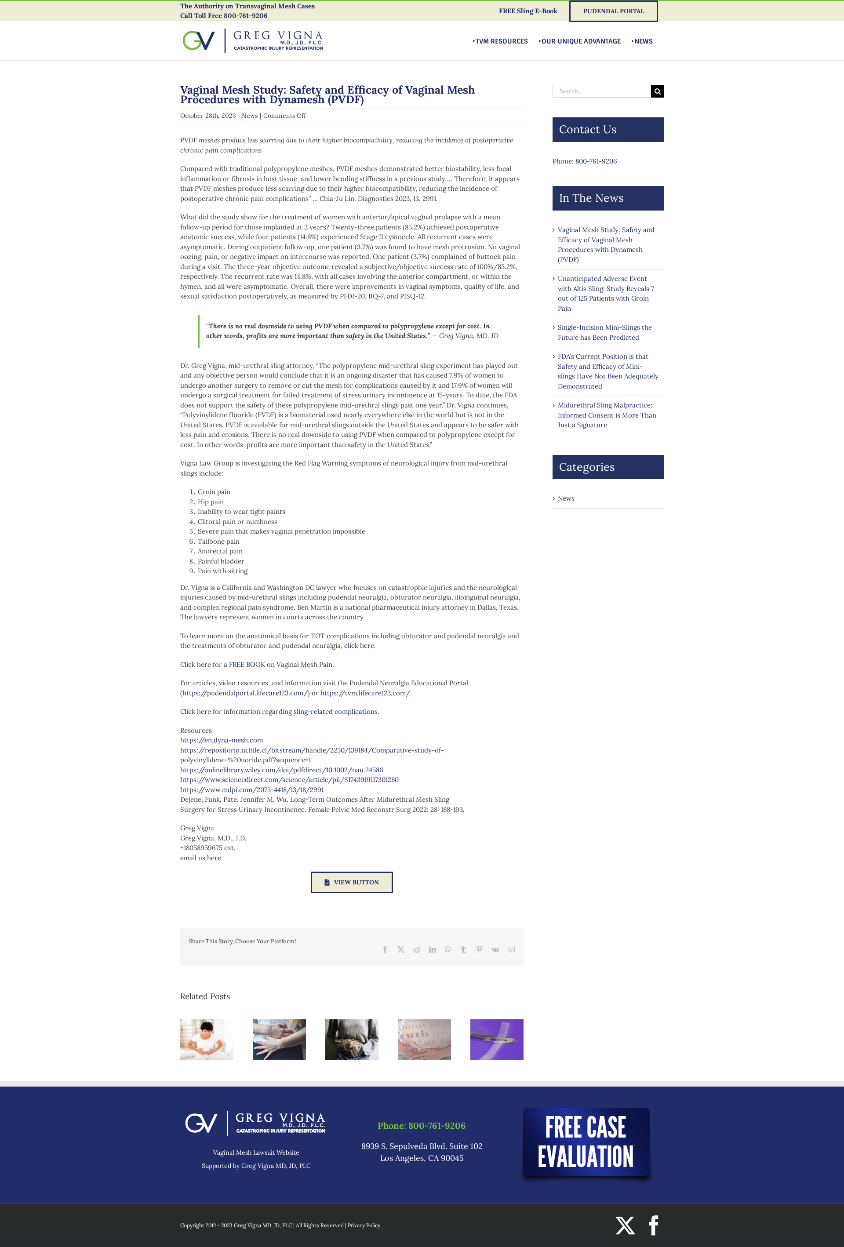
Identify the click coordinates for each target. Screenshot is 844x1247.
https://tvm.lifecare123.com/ (365, 693)
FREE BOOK (247, 664)
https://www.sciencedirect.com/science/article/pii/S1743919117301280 (289, 779)
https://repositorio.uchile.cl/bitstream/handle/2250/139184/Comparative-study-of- (312, 750)
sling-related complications (336, 711)
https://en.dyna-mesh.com (221, 740)
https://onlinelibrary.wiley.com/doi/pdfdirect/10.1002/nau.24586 (281, 770)
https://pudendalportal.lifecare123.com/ (245, 693)
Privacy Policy (364, 1225)
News (250, 116)
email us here (200, 858)
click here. (360, 645)
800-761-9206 (246, 15)
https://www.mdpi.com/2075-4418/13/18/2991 (252, 789)
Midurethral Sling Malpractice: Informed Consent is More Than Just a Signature (607, 415)
